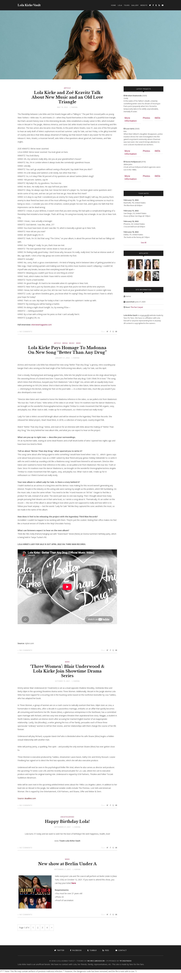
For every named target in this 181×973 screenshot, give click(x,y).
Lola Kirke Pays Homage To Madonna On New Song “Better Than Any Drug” (67, 350)
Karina (75, 107)
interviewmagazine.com (41, 324)
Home (113, 5)
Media (65, 343)
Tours (126, 5)
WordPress (126, 961)
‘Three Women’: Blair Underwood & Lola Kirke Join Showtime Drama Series (67, 671)
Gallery (135, 5)
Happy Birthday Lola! (67, 821)
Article (67, 88)
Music (71, 343)
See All (143, 242)
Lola (120, 5)
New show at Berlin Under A (67, 863)
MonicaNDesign (96, 961)
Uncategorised (67, 817)
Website (143, 5)
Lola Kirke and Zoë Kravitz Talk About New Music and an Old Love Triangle (67, 97)
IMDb (157, 117)
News (78, 343)
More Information (131, 119)
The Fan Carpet (137, 307)
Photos (146, 117)
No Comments (26, 332)
